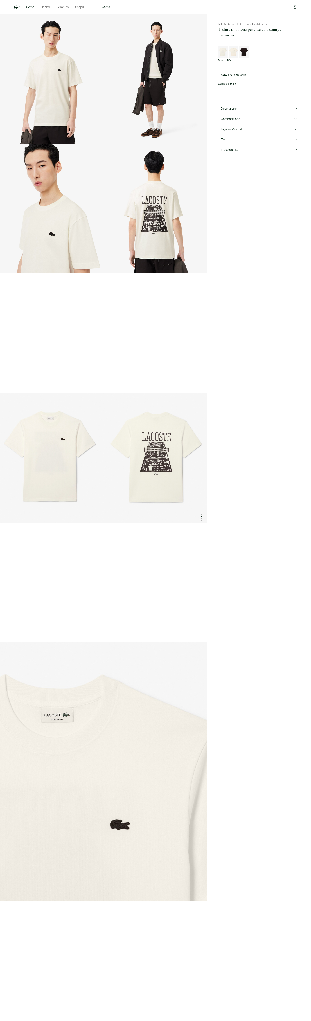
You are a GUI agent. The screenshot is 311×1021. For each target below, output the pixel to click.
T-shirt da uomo (259, 24)
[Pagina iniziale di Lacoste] (16, 7)
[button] (295, 7)
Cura (224, 139)
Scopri (79, 7)
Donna (45, 7)
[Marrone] (244, 52)
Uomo (30, 7)
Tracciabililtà (230, 149)
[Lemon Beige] (233, 52)
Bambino (62, 7)
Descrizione (229, 108)
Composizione (230, 119)
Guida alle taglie (227, 84)
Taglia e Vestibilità (233, 129)
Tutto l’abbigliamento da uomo (233, 24)
